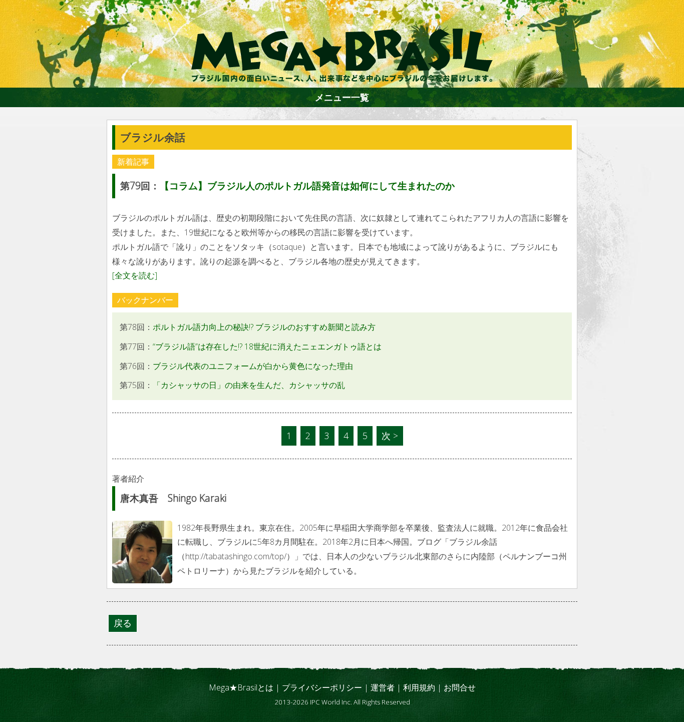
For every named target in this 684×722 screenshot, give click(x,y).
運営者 (383, 687)
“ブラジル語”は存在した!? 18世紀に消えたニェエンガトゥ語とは (267, 346)
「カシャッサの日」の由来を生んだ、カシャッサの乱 (249, 385)
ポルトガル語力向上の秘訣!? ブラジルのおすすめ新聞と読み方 (264, 326)
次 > (390, 436)
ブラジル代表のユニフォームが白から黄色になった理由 (253, 366)
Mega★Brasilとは (241, 687)
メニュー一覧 (342, 97)
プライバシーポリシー (322, 687)
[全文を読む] (134, 275)
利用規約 (419, 687)
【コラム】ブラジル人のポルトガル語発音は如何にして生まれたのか (307, 185)
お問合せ (460, 687)
